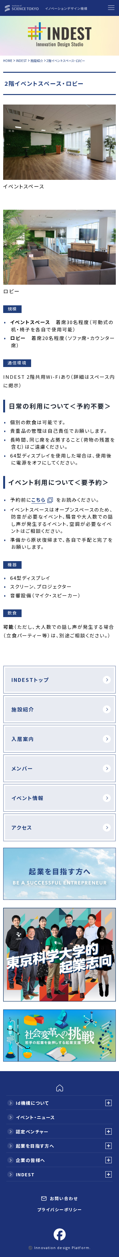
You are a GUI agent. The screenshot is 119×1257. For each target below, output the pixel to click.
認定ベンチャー (32, 1131)
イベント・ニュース (35, 1117)
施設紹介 (37, 60)
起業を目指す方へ (35, 1146)
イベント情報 (27, 798)
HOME (8, 60)
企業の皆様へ (30, 1160)
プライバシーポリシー (59, 1209)
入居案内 (22, 739)
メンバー (22, 768)
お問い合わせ (63, 1198)
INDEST (22, 60)
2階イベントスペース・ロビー (65, 60)
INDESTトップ (30, 679)
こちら (38, 499)
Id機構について (32, 1103)
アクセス (21, 827)
